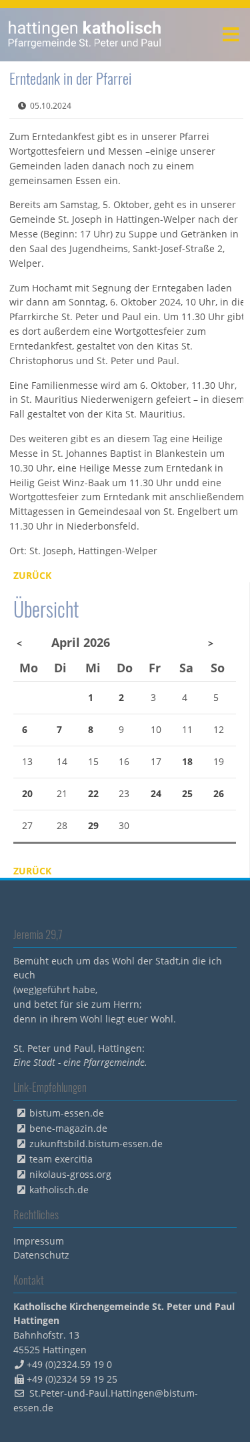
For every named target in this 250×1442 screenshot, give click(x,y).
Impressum (38, 1241)
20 (27, 793)
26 (218, 793)
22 (93, 793)
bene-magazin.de (68, 1128)
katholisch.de (59, 1189)
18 (187, 761)
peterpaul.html (85, 35)
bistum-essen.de (66, 1113)
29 (93, 825)
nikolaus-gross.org (70, 1174)
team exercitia (61, 1159)
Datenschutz (41, 1255)
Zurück (32, 575)
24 (156, 793)
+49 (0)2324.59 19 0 (69, 1364)
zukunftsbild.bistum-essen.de (96, 1143)
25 (187, 793)
